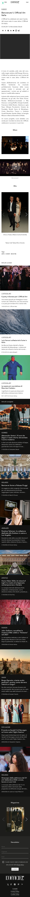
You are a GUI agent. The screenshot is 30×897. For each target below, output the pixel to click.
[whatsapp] (16, 30)
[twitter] (13, 30)
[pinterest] (8, 30)
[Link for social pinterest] (18, 885)
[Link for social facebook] (11, 885)
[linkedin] (11, 30)
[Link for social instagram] (15, 885)
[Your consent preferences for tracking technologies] (2, 2)
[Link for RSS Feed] (22, 884)
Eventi (4, 9)
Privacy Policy (20, 865)
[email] (3, 30)
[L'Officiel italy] (15, 2)
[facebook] (5, 30)
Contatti (14, 889)
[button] (26, 145)
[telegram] (19, 30)
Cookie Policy (15, 894)
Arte (3, 254)
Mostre (13, 254)
